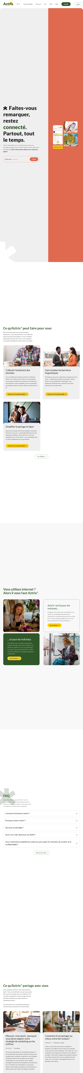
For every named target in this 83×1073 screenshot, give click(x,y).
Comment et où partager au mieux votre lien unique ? (58, 1037)
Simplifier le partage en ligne (20, 426)
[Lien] (8, 4)
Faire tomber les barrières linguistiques (58, 371)
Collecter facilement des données (18, 371)
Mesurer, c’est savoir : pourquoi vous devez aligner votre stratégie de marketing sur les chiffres (21, 1039)
